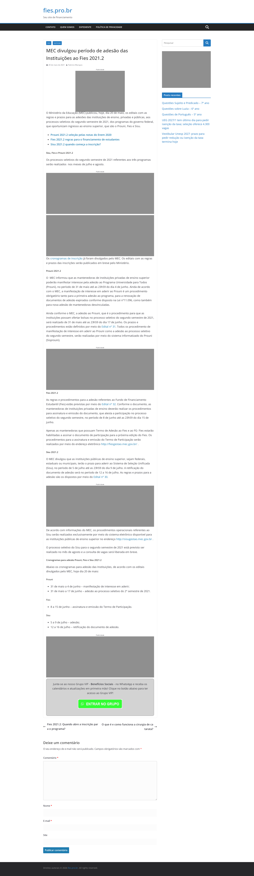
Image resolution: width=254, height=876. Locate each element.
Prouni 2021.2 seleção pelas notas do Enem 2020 (81, 135)
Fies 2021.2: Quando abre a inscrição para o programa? (72, 726)
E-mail (47, 820)
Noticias (57, 43)
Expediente (85, 27)
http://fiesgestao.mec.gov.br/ (119, 444)
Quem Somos (67, 27)
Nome (47, 805)
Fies (48, 43)
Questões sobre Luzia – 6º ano (180, 108)
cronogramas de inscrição (66, 258)
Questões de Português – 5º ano (182, 114)
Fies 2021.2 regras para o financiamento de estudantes (85, 139)
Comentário (50, 757)
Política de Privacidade (109, 27)
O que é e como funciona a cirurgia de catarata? (127, 727)
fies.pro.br (57, 10)
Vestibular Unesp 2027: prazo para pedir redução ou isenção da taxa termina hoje (183, 137)
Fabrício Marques (75, 65)
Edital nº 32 (109, 404)
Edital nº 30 (100, 477)
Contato (50, 27)
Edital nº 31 (109, 326)
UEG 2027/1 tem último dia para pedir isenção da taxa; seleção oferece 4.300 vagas (185, 124)
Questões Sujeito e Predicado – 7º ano (185, 103)
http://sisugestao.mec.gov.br (134, 539)
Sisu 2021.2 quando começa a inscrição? (76, 144)
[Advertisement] (100, 91)
